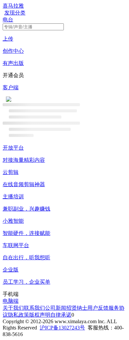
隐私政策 (18, 315)
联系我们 (34, 308)
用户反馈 (97, 308)
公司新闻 (55, 308)
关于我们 (13, 308)
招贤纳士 (76, 308)
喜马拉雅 (13, 6)
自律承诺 (60, 315)
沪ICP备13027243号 (62, 327)
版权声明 (39, 315)
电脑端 (11, 301)
